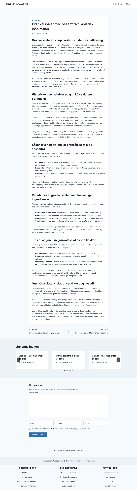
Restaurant (26, 473)
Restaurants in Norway (26, 486)
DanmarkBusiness (68, 473)
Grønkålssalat (118, 4)
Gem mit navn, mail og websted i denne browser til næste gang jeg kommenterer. (60, 429)
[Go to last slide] (18, 360)
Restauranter (26, 477)
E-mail (60, 423)
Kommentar (34, 392)
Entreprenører (110, 486)
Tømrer (110, 481)
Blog (128, 4)
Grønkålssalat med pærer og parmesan (44, 331)
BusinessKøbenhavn (68, 477)
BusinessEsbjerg (68, 486)
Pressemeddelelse (110, 473)
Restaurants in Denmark (26, 481)
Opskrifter (36, 20)
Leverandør (110, 477)
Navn (32, 423)
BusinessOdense (68, 481)
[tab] (64, 370)
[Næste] (118, 360)
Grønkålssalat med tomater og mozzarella (91, 331)
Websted (88, 423)
